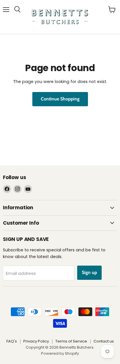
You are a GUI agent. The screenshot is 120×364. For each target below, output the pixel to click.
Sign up (89, 272)
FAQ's (11, 341)
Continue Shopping (60, 99)
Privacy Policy (36, 341)
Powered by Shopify (60, 353)
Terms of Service (71, 341)
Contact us (103, 341)
